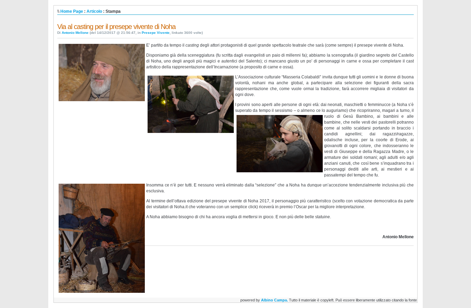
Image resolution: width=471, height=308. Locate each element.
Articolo (94, 11)
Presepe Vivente (156, 33)
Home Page (71, 11)
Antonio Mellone (75, 33)
